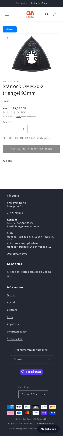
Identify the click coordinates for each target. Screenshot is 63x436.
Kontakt (11, 302)
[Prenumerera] (49, 359)
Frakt (18, 116)
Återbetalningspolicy (17, 428)
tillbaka (9, 29)
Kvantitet (7, 122)
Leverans (12, 309)
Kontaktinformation (46, 423)
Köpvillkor (13, 324)
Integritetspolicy (17, 331)
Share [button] (9, 160)
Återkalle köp (15, 339)
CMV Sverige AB (30, 419)
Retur (10, 317)
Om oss (11, 295)
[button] (7, 14)
